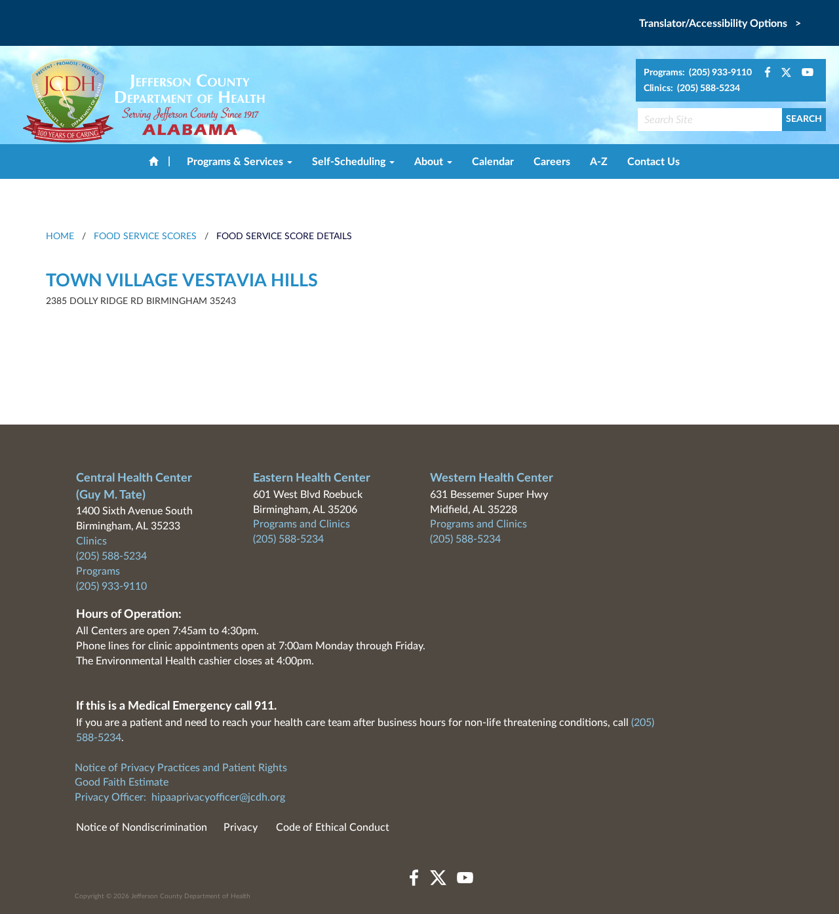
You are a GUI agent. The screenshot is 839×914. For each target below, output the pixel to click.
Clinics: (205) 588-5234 (692, 88)
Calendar (493, 162)
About (430, 162)
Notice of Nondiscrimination (141, 827)
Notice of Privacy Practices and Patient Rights (181, 768)
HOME (60, 236)
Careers (552, 162)
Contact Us (653, 162)
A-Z (599, 162)
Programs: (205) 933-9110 (698, 72)
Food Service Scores (145, 236)
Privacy (241, 827)
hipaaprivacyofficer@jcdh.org (218, 797)
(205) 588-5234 (111, 556)
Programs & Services (236, 162)
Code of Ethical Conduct (332, 827)
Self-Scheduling (350, 162)
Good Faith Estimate (121, 782)
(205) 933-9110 (111, 586)
